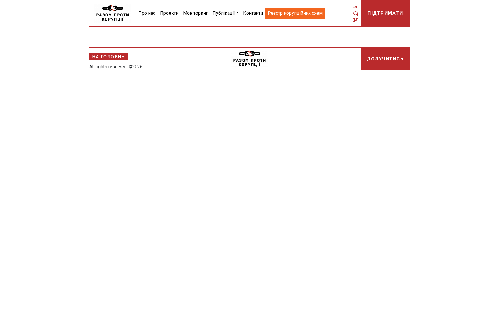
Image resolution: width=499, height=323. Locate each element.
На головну (108, 57)
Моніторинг (195, 13)
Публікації (224, 13)
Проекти (169, 13)
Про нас (146, 13)
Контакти (253, 13)
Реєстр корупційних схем (295, 13)
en (355, 7)
